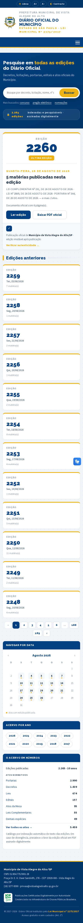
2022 (67, 735)
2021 (12, 743)
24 (21, 698)
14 (61, 683)
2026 (12, 735)
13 (51, 683)
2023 (53, 735)
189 (37, 633)
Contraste (58, 4)
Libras (25, 4)
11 (31, 683)
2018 (53, 743)
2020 (25, 743)
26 (41, 698)
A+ (35, 4)
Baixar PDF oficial (49, 214)
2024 (39, 735)
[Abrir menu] (77, 42)
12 (41, 683)
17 (21, 690)
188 (73, 625)
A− (43, 4)
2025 (26, 735)
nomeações (61, 103)
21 (61, 690)
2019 (39, 743)
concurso (25, 103)
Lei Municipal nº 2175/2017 (63, 911)
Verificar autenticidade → (22, 245)
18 (31, 690)
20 (51, 690)
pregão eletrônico (42, 103)
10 (21, 683)
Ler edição (18, 214)
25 (31, 698)
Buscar (69, 92)
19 (41, 690)
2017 (67, 743)
